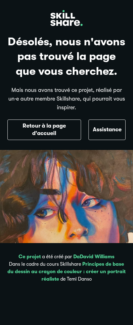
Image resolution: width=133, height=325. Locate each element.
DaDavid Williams (93, 257)
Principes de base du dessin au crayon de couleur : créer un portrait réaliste (66, 271)
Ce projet (30, 257)
